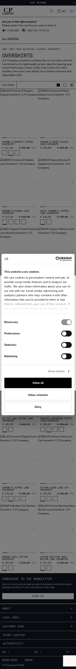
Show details (56, 371)
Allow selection (38, 394)
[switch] (66, 333)
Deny (38, 406)
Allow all (38, 382)
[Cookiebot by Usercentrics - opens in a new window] (55, 259)
